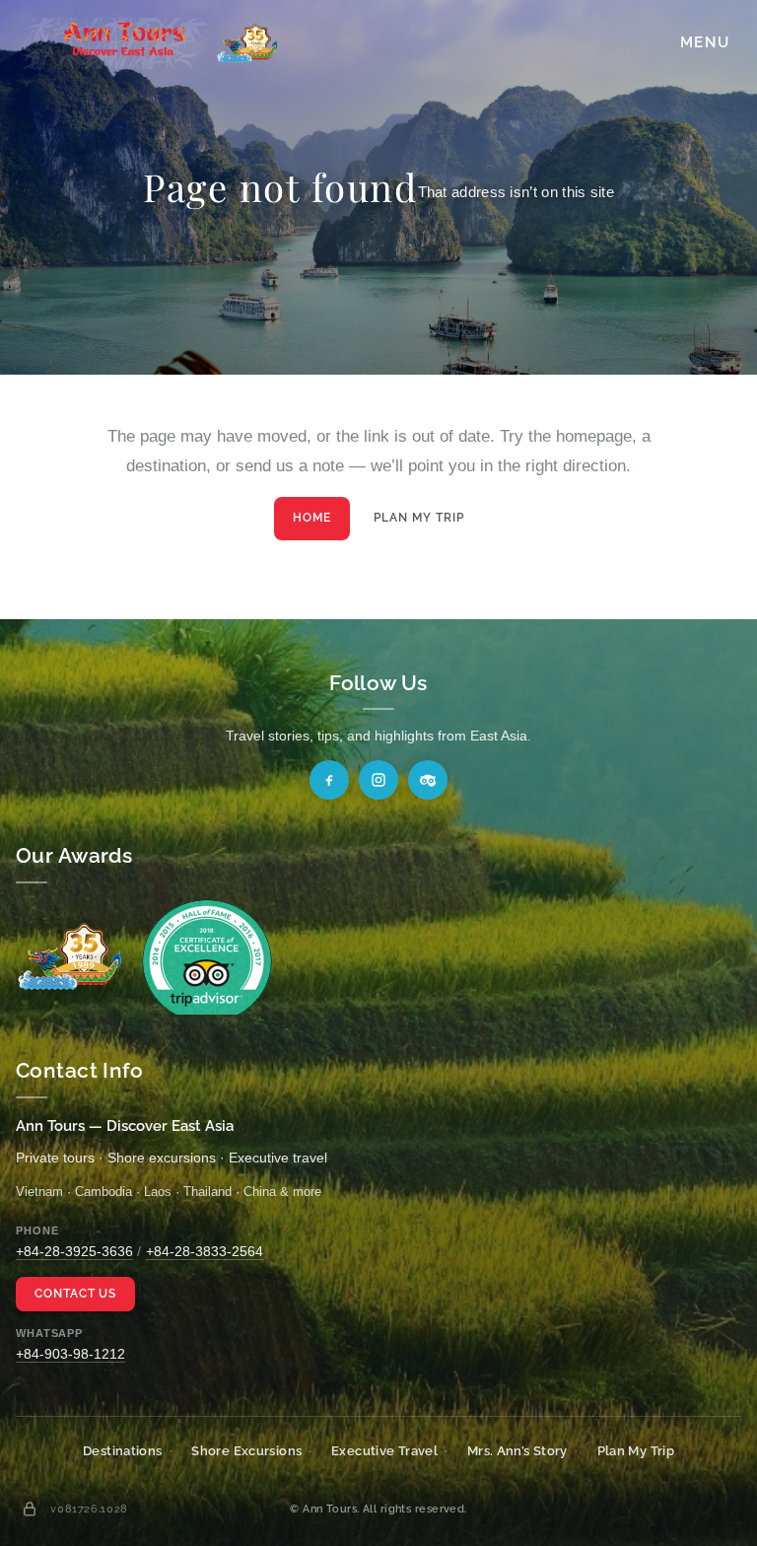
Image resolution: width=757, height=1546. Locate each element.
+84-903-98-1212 (70, 1354)
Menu (704, 42)
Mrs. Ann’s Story (517, 1450)
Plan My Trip (419, 518)
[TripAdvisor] (427, 780)
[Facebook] (329, 780)
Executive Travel (384, 1450)
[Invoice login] (29, 1508)
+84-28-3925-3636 (74, 1251)
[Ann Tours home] (149, 43)
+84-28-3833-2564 (204, 1251)
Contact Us (75, 1293)
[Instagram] (378, 780)
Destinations (123, 1450)
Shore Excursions (246, 1450)
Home (312, 518)
